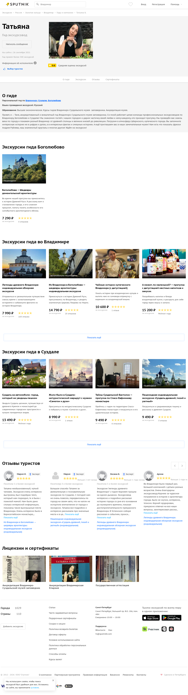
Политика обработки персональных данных (67, 647)
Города (11, 608)
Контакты (141, 674)
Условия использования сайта (64, 640)
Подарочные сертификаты (62, 618)
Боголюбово (54, 100)
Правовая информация (95, 674)
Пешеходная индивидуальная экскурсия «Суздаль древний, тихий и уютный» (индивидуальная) (69, 522)
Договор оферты (57, 634)
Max (110, 630)
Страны (11, 614)
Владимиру (31, 100)
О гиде (66, 79)
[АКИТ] (164, 629)
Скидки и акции (57, 623)
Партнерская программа (67, 674)
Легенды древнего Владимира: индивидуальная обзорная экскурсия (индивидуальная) (116, 525)
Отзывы (96, 79)
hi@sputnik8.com (103, 634)
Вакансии (115, 674)
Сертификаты (112, 79)
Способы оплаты (57, 654)
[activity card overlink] (24, 205)
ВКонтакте (100, 630)
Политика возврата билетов (63, 629)
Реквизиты (128, 674)
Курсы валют (55, 659)
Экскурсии (80, 79)
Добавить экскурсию (13, 626)
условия (35, 687)
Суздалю (42, 100)
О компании (45, 674)
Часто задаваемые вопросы (63, 613)
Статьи (52, 607)
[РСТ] (171, 629)
